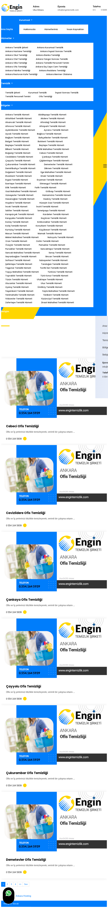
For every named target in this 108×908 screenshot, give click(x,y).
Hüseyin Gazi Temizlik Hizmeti (54, 202)
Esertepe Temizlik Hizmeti (18, 183)
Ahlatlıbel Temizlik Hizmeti (18, 118)
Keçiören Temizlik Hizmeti (53, 218)
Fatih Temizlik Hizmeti (45, 187)
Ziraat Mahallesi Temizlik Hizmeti (57, 302)
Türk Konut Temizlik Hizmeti (54, 275)
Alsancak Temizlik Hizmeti (18, 122)
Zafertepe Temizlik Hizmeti (18, 302)
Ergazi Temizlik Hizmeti (16, 179)
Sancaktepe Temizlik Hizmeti (54, 248)
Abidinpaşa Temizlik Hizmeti (52, 114)
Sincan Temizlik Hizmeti (56, 256)
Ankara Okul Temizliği (16, 55)
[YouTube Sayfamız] (106, 388)
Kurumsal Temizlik (37, 92)
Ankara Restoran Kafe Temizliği (21, 74)
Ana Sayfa (7, 29)
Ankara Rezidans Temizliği (52, 70)
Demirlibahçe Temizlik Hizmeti (20, 168)
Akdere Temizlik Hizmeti (52, 118)
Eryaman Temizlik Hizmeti (49, 179)
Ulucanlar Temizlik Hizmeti (18, 283)
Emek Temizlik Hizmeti (51, 176)
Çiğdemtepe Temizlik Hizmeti (54, 160)
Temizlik (5, 83)
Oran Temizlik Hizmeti (16, 241)
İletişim (5, 311)
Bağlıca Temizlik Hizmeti (49, 133)
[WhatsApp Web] (103, 388)
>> (20, 884)
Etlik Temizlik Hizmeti (15, 187)
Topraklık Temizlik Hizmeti (18, 275)
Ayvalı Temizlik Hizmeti (16, 133)
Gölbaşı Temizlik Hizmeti (58, 191)
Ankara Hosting (23, 896)
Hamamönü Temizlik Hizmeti (56, 195)
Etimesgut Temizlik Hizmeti (53, 183)
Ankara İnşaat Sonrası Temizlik (56, 51)
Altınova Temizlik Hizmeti (17, 126)
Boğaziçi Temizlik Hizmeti (17, 153)
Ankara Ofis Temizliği (16, 66)
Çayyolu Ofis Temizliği (23, 686)
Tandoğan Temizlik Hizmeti (54, 264)
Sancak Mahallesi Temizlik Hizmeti (22, 252)
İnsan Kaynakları (75, 29)
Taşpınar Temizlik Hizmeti (18, 268)
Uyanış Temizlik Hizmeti (17, 287)
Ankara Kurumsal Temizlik (50, 47)
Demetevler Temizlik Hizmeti (58, 164)
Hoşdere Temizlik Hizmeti (17, 202)
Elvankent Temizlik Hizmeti (18, 176)
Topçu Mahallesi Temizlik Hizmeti (22, 271)
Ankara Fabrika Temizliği (17, 70)
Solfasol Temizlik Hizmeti (17, 260)
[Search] (104, 903)
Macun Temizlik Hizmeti (17, 233)
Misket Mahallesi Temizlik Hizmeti (22, 237)
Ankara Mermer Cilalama (59, 74)
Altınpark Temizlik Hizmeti (52, 126)
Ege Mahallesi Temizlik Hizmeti (56, 172)
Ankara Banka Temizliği (48, 55)
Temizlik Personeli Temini (17, 96)
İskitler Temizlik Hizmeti (17, 210)
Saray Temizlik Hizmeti (60, 252)
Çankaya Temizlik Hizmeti (55, 156)
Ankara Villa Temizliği (16, 62)
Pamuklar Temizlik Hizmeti (52, 245)
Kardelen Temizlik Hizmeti (56, 214)
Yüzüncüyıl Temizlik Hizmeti (54, 298)
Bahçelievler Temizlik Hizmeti (53, 137)
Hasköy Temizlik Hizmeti (55, 199)
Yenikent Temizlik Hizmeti (55, 294)
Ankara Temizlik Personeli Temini (52, 62)
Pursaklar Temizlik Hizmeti (18, 248)
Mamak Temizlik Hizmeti (50, 233)
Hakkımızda (29, 29)
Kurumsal (24, 20)
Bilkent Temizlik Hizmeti (17, 149)
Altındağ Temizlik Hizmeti (53, 122)
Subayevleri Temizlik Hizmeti (53, 260)
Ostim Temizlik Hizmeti (47, 241)
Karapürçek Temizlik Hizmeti (19, 214)
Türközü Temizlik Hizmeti (60, 271)
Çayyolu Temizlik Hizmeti (17, 160)
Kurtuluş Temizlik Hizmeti (17, 229)
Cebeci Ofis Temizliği (22, 426)
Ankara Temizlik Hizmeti (17, 114)
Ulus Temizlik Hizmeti (51, 283)
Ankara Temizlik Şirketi (16, 47)
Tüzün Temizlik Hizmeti (16, 279)
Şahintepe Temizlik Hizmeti (18, 264)
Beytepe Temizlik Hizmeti (51, 145)
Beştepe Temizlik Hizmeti (17, 145)
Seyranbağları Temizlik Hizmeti (20, 256)
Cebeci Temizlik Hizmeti (51, 153)
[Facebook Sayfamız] (104, 388)
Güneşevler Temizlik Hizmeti (19, 195)
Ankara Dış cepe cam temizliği (51, 66)
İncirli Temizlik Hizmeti (47, 206)
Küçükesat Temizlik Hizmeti (52, 229)
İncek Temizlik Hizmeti (16, 206)
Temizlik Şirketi (12, 92)
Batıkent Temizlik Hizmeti (50, 141)
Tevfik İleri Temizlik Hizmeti (53, 268)
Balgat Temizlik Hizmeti (17, 141)
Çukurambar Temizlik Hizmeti (20, 164)
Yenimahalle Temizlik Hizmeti (19, 294)
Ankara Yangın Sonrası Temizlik (52, 59)
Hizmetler (6, 38)
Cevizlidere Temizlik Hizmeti (19, 156)
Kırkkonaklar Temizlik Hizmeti (52, 222)
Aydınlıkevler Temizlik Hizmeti (20, 130)
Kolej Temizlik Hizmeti (16, 225)
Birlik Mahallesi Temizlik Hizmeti (53, 149)
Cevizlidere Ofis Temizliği (25, 513)
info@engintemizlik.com (68, 10)
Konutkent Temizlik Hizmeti (49, 225)
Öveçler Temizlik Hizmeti (17, 245)
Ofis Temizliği (45, 96)
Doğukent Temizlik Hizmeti (18, 172)
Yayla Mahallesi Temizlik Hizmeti (58, 291)
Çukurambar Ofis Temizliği (27, 773)
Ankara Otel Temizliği (16, 59)
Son (26, 884)
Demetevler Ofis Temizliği (26, 860)
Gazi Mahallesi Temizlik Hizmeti (21, 191)
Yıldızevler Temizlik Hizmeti (18, 298)
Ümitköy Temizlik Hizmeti (50, 287)
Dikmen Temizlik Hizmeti (56, 168)
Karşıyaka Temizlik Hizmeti (18, 218)
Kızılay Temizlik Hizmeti (16, 222)
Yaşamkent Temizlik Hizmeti (19, 291)
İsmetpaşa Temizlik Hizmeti (51, 210)
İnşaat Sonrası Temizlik (66, 92)
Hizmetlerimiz (51, 29)
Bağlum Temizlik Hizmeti (17, 137)
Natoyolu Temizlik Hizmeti (60, 237)
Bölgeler (5, 105)
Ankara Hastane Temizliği (18, 51)
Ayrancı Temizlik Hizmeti (56, 130)
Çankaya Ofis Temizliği (24, 599)
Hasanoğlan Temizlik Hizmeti (19, 199)
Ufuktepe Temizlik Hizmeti (50, 279)
